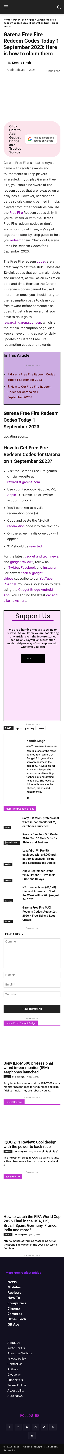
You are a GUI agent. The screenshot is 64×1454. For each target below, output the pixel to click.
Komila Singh (21, 63)
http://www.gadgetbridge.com (41, 746)
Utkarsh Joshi (20, 1151)
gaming (29, 728)
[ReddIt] (48, 79)
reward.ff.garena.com (23, 482)
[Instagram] (18, 1427)
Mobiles (8, 864)
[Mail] (27, 797)
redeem (15, 240)
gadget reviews (21, 562)
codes (41, 261)
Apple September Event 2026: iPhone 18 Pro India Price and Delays (38, 875)
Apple (11, 495)
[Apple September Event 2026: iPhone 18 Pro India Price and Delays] (12, 875)
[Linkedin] (39, 79)
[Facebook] (7, 79)
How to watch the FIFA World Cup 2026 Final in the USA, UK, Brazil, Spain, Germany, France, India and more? (32, 1223)
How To (8, 1234)
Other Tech (19, 19)
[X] (15, 79)
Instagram (50, 567)
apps (19, 728)
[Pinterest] (23, 79)
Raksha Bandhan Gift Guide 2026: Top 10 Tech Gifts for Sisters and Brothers (40, 838)
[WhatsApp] (31, 79)
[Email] (56, 79)
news (41, 728)
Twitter (13, 567)
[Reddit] (35, 1427)
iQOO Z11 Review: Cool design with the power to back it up (30, 1144)
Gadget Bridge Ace (11, 843)
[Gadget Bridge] (32, 7)
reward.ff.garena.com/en (22, 322)
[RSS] (44, 1427)
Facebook (29, 567)
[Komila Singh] (6, 62)
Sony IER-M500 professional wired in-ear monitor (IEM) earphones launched (40, 822)
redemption (16, 526)
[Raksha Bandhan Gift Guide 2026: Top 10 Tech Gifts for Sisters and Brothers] (12, 838)
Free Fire (16, 212)
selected (35, 546)
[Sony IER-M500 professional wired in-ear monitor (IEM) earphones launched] (12, 822)
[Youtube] (31, 1435)
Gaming (8, 901)
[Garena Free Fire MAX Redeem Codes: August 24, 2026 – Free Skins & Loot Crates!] (12, 911)
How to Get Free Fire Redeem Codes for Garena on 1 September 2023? (29, 392)
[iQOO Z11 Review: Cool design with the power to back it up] (32, 1123)
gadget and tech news (41, 556)
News (7, 827)
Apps (31, 19)
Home (7, 19)
